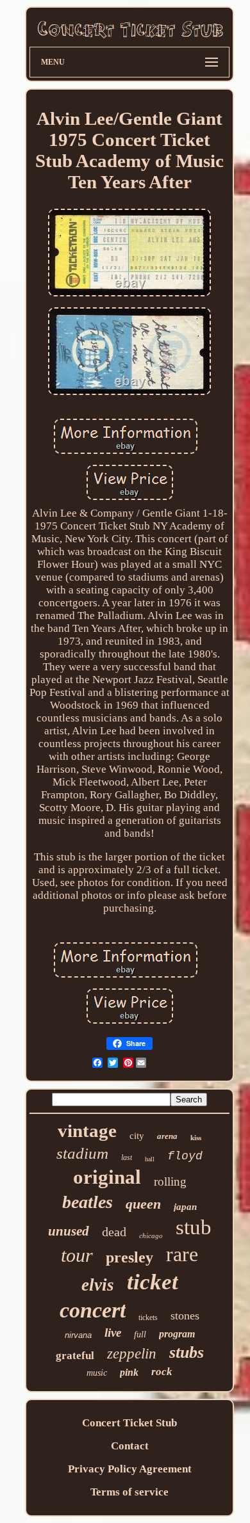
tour (77, 1255)
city (136, 1136)
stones (185, 1315)
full (140, 1334)
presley (129, 1257)
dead (114, 1232)
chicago (151, 1235)
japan (185, 1207)
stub (194, 1227)
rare (182, 1254)
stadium (82, 1153)
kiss (195, 1137)
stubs (186, 1352)
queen (143, 1204)
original (107, 1177)
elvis (97, 1284)
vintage (87, 1130)
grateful (75, 1356)
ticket (152, 1281)
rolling (170, 1181)
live (112, 1332)
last (126, 1157)
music (97, 1373)
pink (129, 1372)
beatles (87, 1202)
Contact (130, 1446)
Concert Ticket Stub (129, 1423)
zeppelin (131, 1354)
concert (93, 1310)
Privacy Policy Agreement (130, 1469)
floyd (185, 1156)
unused (68, 1231)
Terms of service (129, 1492)
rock (161, 1372)
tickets (148, 1317)
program (177, 1333)
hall (149, 1159)
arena (167, 1136)
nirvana (78, 1335)
